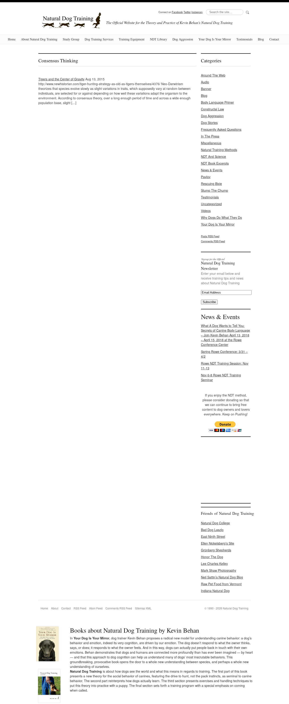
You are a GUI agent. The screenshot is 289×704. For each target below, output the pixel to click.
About (54, 608)
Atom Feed (96, 608)
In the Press (210, 136)
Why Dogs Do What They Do (221, 217)
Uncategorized (211, 204)
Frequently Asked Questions (221, 129)
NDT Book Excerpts (215, 163)
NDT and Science (213, 156)
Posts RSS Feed (210, 236)
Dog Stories (209, 122)
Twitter (187, 12)
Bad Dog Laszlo (212, 529)
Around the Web (213, 75)
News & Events (211, 170)
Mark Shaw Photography (218, 570)
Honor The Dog (212, 557)
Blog (261, 39)
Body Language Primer (217, 102)
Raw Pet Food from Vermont (221, 584)
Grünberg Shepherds (216, 550)
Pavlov (205, 177)
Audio (205, 82)
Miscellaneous (211, 143)
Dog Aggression (182, 39)
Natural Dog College (215, 523)
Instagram (197, 12)
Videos (206, 210)
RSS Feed (80, 608)
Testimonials (244, 39)
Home (12, 39)
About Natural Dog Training (39, 39)
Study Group (71, 39)
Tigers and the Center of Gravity (61, 79)
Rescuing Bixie (211, 183)
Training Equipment (131, 39)
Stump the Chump (214, 190)
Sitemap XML (143, 608)
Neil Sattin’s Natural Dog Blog (222, 577)
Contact (274, 39)
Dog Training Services (99, 39)
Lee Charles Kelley (214, 563)
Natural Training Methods (219, 149)
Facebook (177, 12)
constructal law (212, 109)
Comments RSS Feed (213, 241)
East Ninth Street (213, 536)
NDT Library (158, 39)
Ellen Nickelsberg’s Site (217, 543)
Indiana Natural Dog (215, 590)
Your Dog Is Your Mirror (214, 39)
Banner (206, 88)
